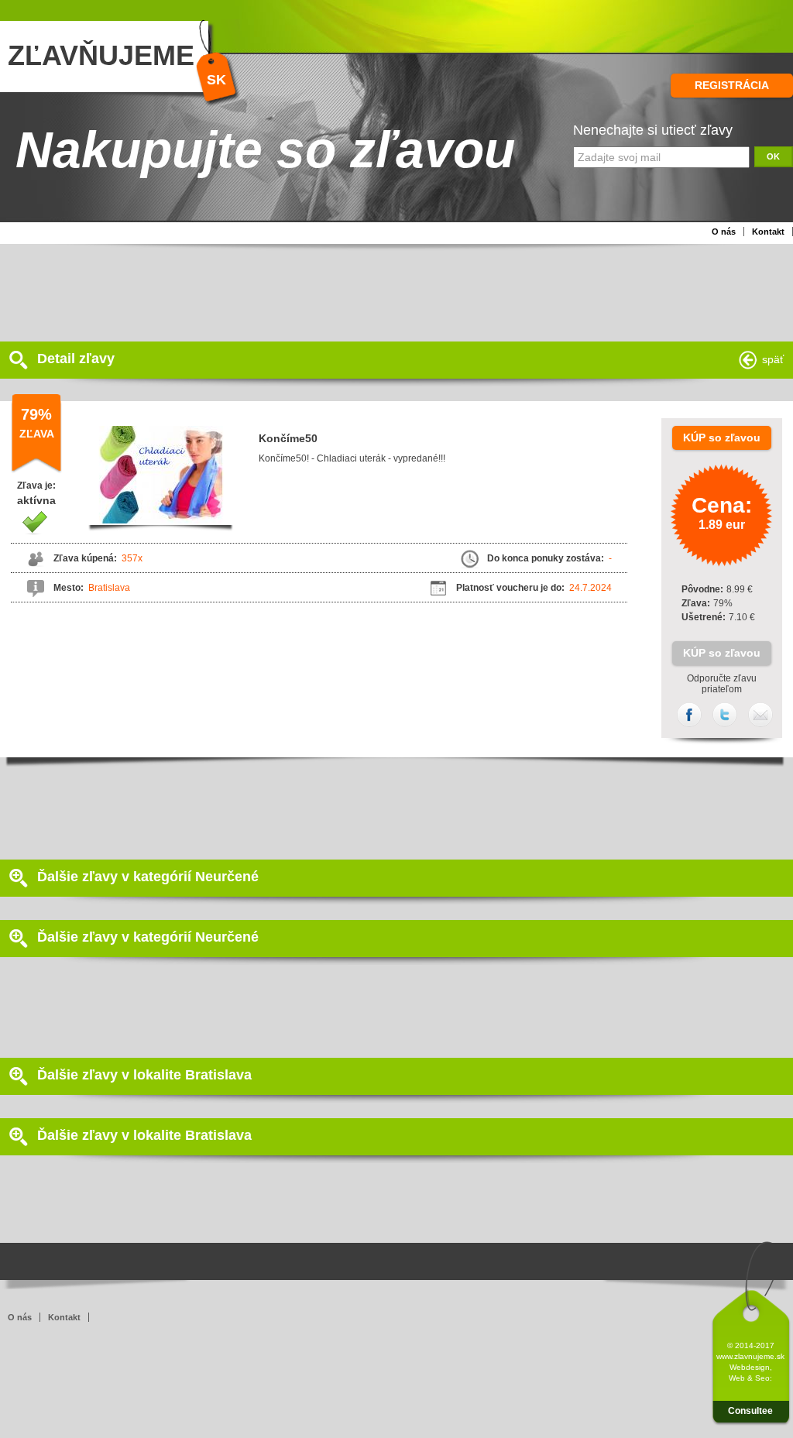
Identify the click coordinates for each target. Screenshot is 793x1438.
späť (773, 359)
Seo (762, 1378)
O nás (724, 231)
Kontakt (768, 231)
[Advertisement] (375, 291)
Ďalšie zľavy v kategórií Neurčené (148, 876)
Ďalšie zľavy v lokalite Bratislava (144, 1075)
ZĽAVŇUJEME (101, 55)
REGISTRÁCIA (732, 85)
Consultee (750, 1410)
